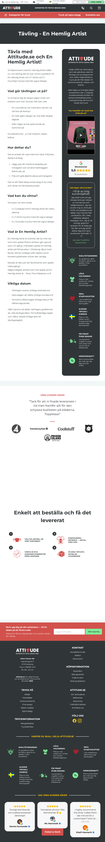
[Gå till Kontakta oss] (83, 8)
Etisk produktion (77, 681)
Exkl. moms (96, 2)
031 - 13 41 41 (28, 670)
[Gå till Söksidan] (91, 8)
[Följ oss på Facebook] (74, 721)
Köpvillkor (77, 671)
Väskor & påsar (27, 708)
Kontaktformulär (77, 652)
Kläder (27, 694)
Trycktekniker (27, 727)
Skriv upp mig (93, 632)
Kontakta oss (78, 708)
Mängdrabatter (27, 723)
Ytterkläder (27, 698)
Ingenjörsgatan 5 (27, 661)
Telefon (78, 655)
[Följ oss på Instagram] (80, 721)
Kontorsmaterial (27, 701)
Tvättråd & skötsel (78, 704)
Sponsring (77, 701)
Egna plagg (27, 711)
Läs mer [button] (53, 821)
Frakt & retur (77, 678)
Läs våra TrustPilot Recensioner (81, 241)
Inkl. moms (81, 2)
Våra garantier (77, 674)
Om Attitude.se (78, 694)
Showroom (78, 659)
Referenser (78, 698)
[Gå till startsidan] (27, 651)
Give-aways (27, 704)
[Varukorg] (99, 8)
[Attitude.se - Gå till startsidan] (11, 8)
